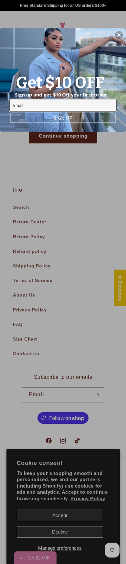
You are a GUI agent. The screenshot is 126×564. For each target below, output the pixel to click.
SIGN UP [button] (63, 117)
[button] (119, 35)
